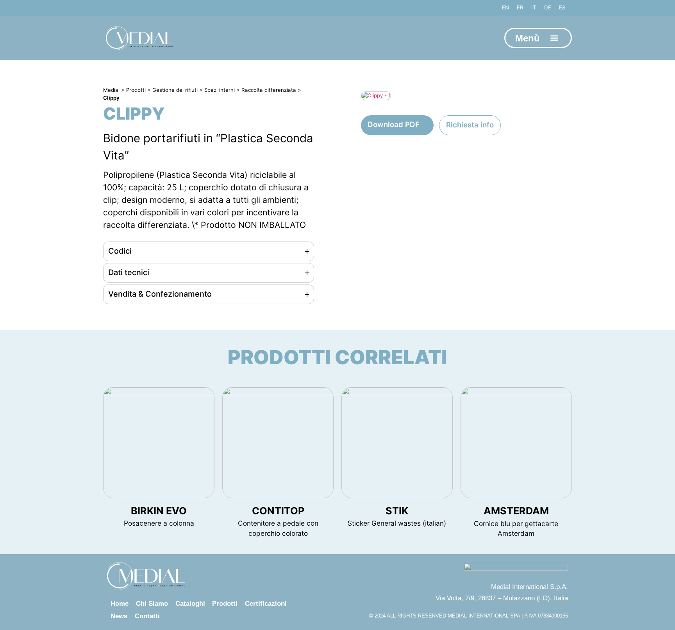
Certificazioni (266, 603)
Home (120, 603)
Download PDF (394, 124)
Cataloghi (190, 603)
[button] (554, 38)
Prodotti (225, 603)
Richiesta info (470, 124)
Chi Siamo (152, 603)
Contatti (147, 616)
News (119, 616)
